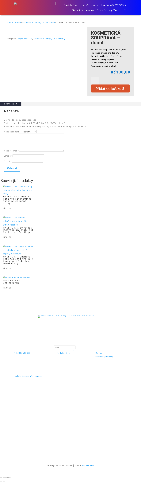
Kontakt (90, 10)
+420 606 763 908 (118, 5)
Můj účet (113, 10)
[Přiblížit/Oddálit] (1, 477)
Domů (10, 22)
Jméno (8, 156)
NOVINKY (28, 38)
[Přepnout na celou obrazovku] (4, 477)
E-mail (8, 161)
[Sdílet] (7, 477)
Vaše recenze (11, 151)
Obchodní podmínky (104, 356)
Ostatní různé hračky (31, 22)
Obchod (76, 10)
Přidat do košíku (108, 88)
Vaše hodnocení (13, 132)
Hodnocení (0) (10, 103)
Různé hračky (49, 22)
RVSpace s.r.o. (88, 465)
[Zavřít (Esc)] (9, 477)
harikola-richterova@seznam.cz (84, 5)
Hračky (18, 22)
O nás (100, 10)
